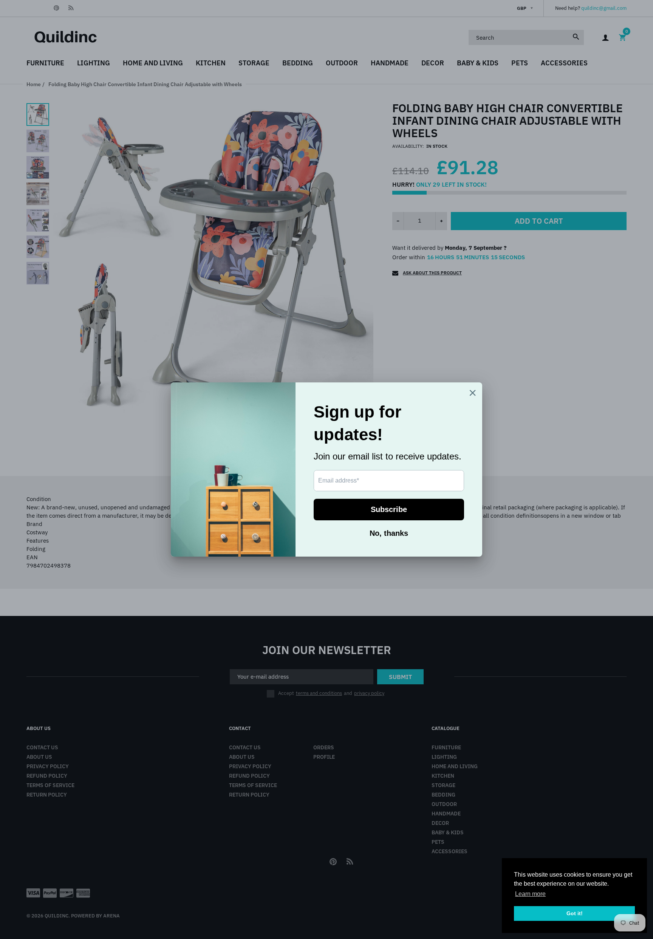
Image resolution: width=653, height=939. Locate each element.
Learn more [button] (530, 894)
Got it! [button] (574, 913)
